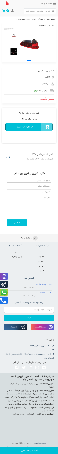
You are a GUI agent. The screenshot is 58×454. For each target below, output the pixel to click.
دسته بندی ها (46, 3)
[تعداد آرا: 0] (5, 29)
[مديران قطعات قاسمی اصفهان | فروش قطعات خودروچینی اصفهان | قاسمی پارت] (9, 3)
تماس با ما (41, 271)
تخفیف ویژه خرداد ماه (44, 284)
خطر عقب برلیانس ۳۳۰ (21, 19)
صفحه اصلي (41, 252)
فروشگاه (40, 19)
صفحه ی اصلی (50, 19)
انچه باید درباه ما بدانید (43, 292)
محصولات (41, 256)
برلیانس (33, 19)
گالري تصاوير (41, 261)
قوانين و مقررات (17, 256)
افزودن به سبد (25, 126)
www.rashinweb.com (39, 443)
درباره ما (42, 266)
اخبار (16, 252)
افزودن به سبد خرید (29, 451)
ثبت (29, 317)
